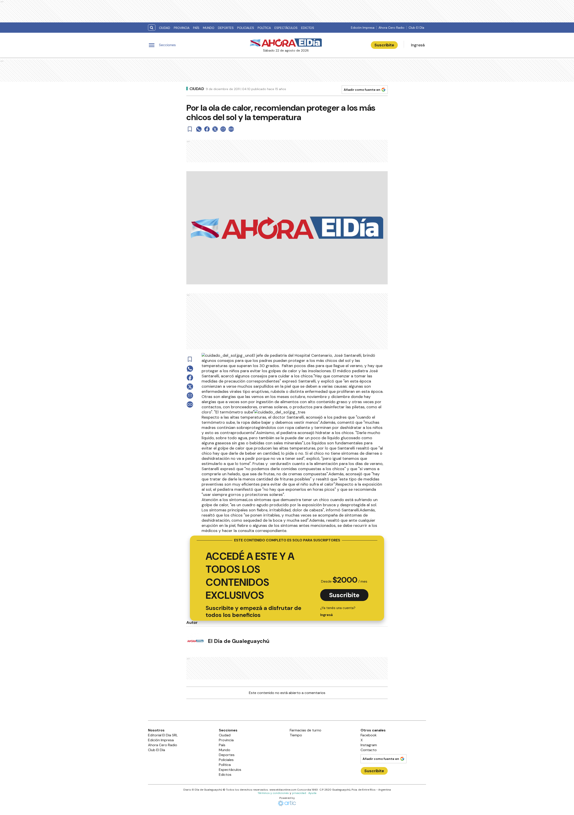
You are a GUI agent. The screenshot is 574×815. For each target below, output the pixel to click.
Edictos (307, 28)
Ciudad (164, 28)
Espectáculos (286, 28)
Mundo (208, 28)
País (196, 28)
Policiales (245, 28)
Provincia (181, 28)
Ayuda (312, 793)
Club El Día (416, 28)
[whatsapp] (199, 129)
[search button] (151, 27)
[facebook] (207, 129)
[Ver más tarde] (190, 129)
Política (264, 28)
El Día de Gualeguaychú (239, 641)
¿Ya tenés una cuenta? (337, 611)
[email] (223, 129)
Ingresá (418, 45)
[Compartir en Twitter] (215, 129)
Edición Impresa (362, 28)
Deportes (226, 28)
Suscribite (384, 45)
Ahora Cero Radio (391, 28)
